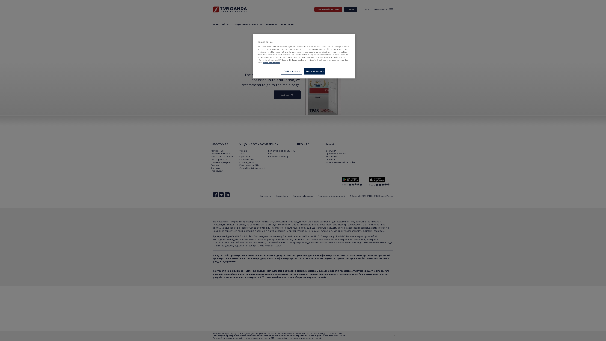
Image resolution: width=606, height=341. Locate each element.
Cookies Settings (292, 71)
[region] (304, 56)
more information (271, 62)
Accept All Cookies (315, 71)
